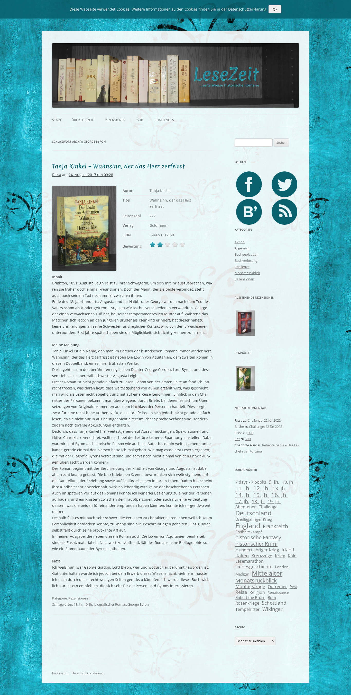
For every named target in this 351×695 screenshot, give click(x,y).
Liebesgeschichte (253, 566)
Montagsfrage (250, 586)
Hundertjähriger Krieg (257, 550)
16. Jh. (279, 495)
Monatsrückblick (247, 273)
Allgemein (242, 248)
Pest (293, 586)
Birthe (239, 426)
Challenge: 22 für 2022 (264, 420)
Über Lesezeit (83, 120)
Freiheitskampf (248, 531)
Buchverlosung (246, 260)
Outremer (277, 586)
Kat (237, 439)
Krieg (280, 556)
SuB (140, 120)
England (247, 525)
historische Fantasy (258, 537)
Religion (257, 592)
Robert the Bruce (250, 597)
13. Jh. (279, 488)
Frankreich (275, 526)
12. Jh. (261, 488)
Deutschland (253, 513)
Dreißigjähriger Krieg (253, 519)
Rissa (56, 174)
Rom (272, 597)
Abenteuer (245, 507)
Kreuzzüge (261, 556)
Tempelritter (247, 609)
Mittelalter (267, 573)
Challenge (242, 266)
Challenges (164, 120)
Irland (288, 549)
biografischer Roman (110, 604)
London (282, 566)
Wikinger (272, 608)
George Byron (138, 604)
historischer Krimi (256, 543)
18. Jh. (78, 604)
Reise (241, 592)
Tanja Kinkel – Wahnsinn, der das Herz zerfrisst (118, 166)
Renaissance (278, 592)
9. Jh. (274, 482)
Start (56, 120)
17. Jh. (242, 501)
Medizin (242, 574)
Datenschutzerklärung (88, 673)
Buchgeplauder (246, 254)
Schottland (274, 603)
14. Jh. (243, 495)
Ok (275, 9)
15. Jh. (261, 495)
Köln (292, 556)
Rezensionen (115, 120)
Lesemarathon (249, 561)
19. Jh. (88, 604)
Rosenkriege (247, 603)
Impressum (60, 673)
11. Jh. (243, 488)
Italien (242, 555)
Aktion (240, 242)
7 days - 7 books (250, 482)
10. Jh (287, 482)
